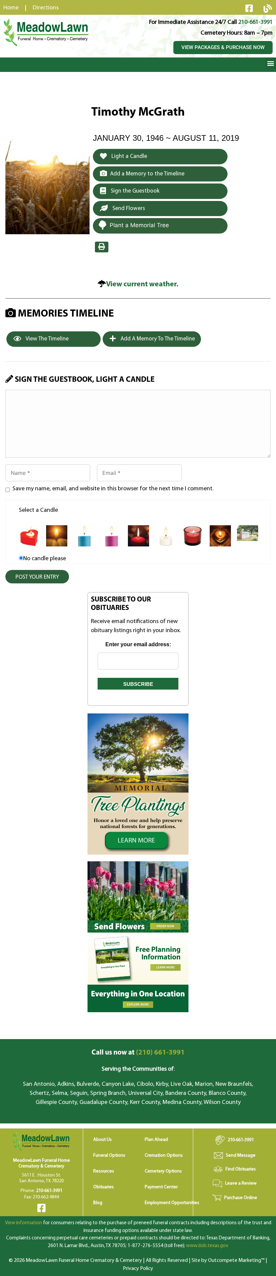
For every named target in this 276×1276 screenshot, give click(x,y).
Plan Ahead (156, 1139)
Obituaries (103, 1187)
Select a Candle (38, 510)
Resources (103, 1171)
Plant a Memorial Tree (139, 225)
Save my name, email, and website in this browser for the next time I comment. (112, 489)
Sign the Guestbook (134, 191)
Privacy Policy (138, 1268)
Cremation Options (164, 1155)
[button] (270, 63)
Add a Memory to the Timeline (147, 174)
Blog (97, 1202)
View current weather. (142, 284)
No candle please (44, 559)
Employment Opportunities (172, 1202)
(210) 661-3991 (138, 1052)
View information (23, 1223)
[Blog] (267, 8)
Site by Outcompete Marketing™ (228, 1260)
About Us (102, 1139)
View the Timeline (47, 339)
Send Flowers (128, 208)
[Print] (101, 247)
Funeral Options (109, 1155)
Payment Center (161, 1187)
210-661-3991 (255, 22)
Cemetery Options (163, 1171)
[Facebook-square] (249, 8)
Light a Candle (128, 156)
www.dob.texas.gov (207, 1245)
